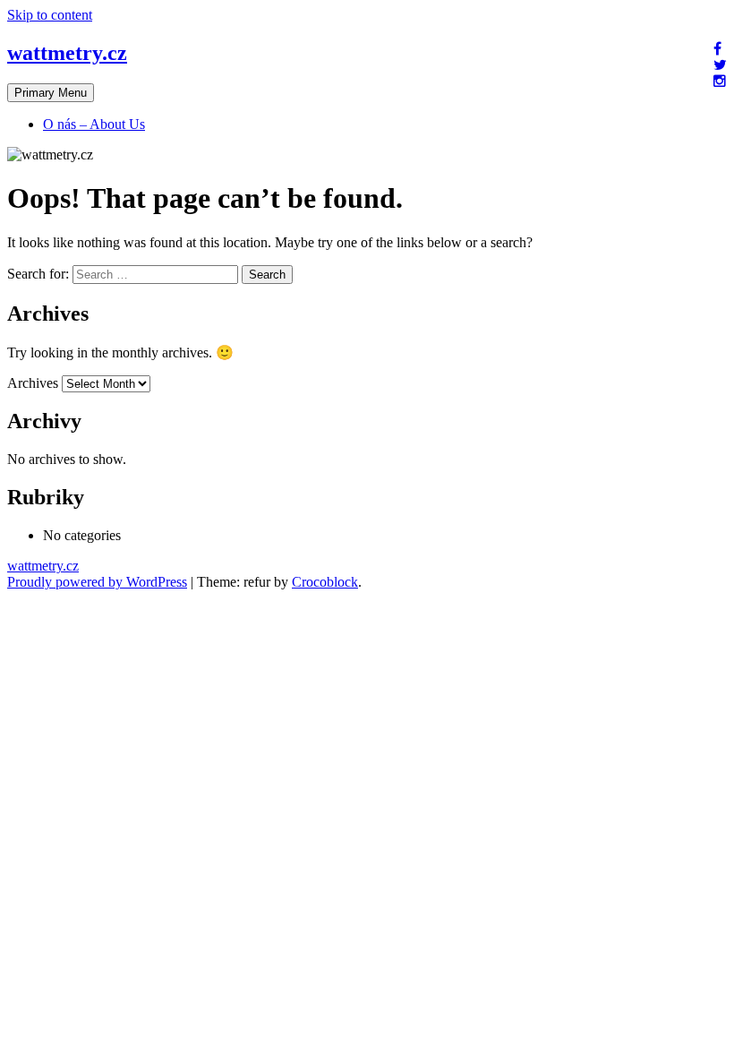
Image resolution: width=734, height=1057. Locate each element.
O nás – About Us (94, 124)
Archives (32, 383)
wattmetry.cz (67, 52)
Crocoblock (325, 581)
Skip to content (49, 14)
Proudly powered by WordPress (97, 581)
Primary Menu (50, 92)
